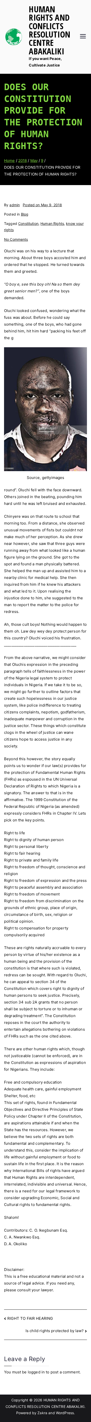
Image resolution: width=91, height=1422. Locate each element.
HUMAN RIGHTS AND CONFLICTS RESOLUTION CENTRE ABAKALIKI (49, 30)
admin (14, 205)
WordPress (65, 1413)
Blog (25, 214)
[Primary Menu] (83, 37)
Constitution (28, 223)
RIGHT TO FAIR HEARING (30, 1318)
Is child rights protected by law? (55, 1330)
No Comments (16, 239)
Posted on (42, 205)
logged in (36, 1372)
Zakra (42, 1413)
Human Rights (52, 223)
